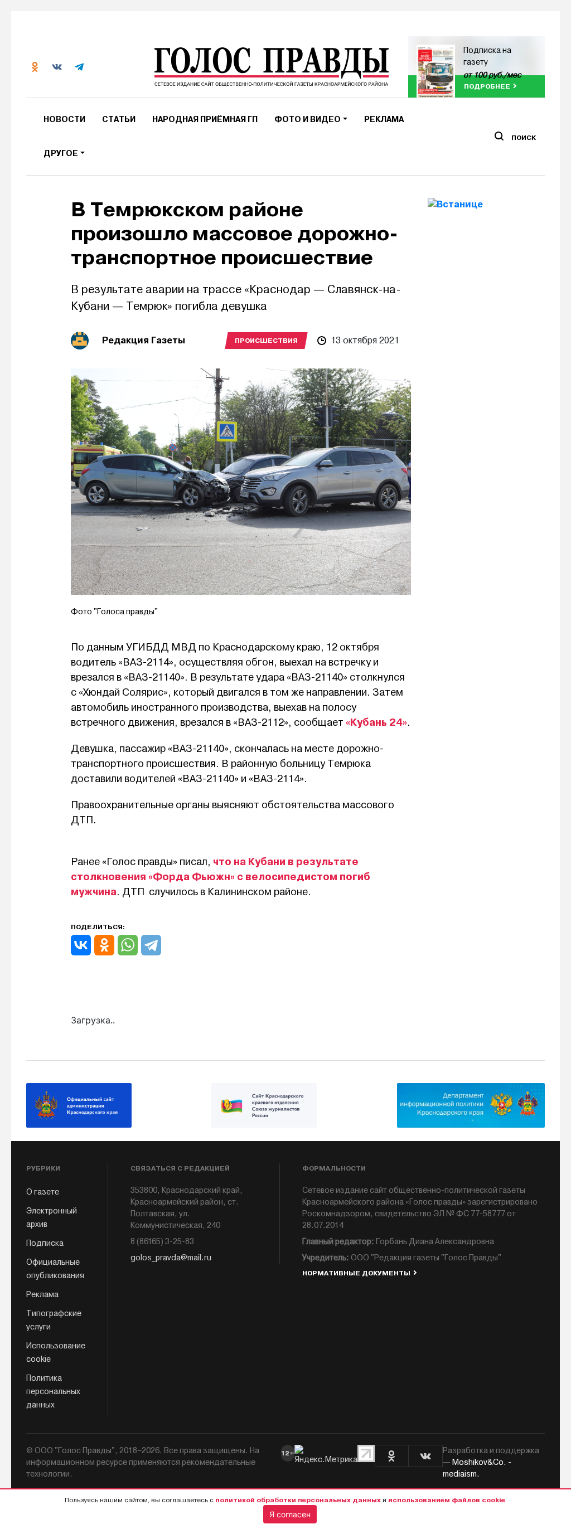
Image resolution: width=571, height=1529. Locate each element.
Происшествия (266, 340)
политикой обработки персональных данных (298, 1500)
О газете (42, 1192)
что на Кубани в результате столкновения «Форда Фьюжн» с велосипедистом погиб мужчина (220, 877)
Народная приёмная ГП (205, 119)
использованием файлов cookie (446, 1500)
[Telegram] (151, 945)
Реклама (384, 119)
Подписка (45, 1243)
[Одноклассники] (104, 945)
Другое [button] (60, 153)
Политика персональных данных (53, 1391)
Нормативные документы (356, 1273)
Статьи (119, 119)
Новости (64, 119)
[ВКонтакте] (81, 945)
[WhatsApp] (128, 945)
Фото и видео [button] (307, 119)
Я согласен (290, 1514)
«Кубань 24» (376, 722)
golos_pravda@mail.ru (170, 1258)
